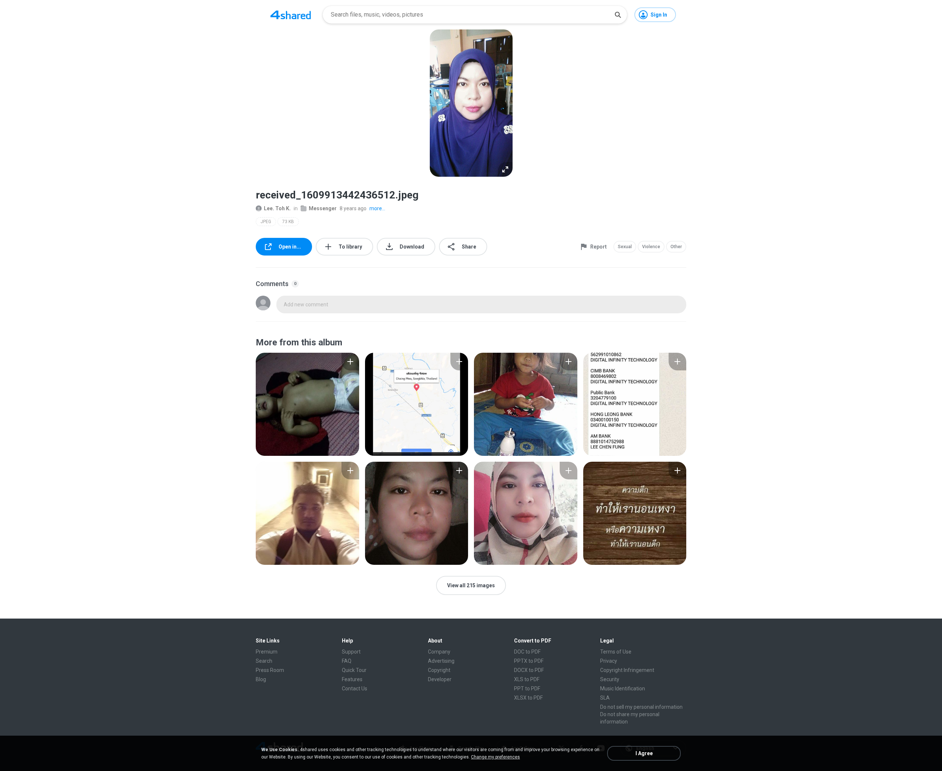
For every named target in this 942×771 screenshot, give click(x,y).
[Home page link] (290, 15)
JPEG (266, 221)
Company (439, 652)
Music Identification (622, 688)
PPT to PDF (527, 688)
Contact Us (354, 688)
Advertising (441, 661)
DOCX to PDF (529, 670)
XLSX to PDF (528, 698)
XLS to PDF (526, 679)
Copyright (439, 670)
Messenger (323, 208)
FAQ (346, 661)
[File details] (307, 404)
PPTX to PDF (528, 661)
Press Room (270, 670)
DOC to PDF (527, 652)
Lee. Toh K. (277, 208)
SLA (605, 698)
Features (352, 679)
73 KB (288, 221)
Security (609, 679)
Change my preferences (495, 757)
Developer (439, 679)
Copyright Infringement (627, 670)
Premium (266, 652)
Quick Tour (354, 670)
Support (351, 652)
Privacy (608, 661)
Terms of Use (615, 652)
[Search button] (618, 15)
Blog (261, 679)
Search (264, 661)
